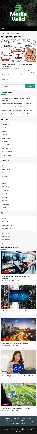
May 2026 (5, 131)
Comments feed (7, 225)
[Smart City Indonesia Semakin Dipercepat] (18, 329)
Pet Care (5, 197)
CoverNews (26, 429)
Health (4, 183)
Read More (5, 79)
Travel (4, 207)
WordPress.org (6, 228)
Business (5, 166)
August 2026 (6, 124)
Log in (4, 218)
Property (5, 200)
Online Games (6, 190)
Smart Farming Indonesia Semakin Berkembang (16, 113)
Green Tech (6, 180)
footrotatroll (5, 233)
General (4, 176)
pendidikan (5, 193)
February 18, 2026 (16, 68)
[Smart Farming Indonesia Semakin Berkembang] (18, 394)
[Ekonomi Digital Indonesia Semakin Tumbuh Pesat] (18, 362)
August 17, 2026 (15, 280)
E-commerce (6, 169)
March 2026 (6, 138)
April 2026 (5, 134)
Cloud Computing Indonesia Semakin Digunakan (16, 103)
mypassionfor (5, 243)
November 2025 (7, 151)
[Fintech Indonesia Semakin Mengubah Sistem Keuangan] (18, 262)
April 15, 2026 (15, 410)
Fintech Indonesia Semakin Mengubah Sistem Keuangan (16, 99)
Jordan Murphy (7, 68)
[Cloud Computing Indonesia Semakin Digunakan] (18, 297)
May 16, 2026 (15, 378)
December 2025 (7, 148)
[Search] (34, 28)
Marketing (5, 187)
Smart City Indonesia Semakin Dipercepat (14, 107)
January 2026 (6, 145)
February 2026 (6, 141)
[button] (3, 28)
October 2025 (6, 155)
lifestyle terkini (5, 239)
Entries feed (6, 222)
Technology (6, 60)
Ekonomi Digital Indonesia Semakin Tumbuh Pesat (17, 110)
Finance (4, 173)
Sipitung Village (5, 236)
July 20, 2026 (15, 313)
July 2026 (5, 128)
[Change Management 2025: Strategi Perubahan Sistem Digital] (18, 50)
